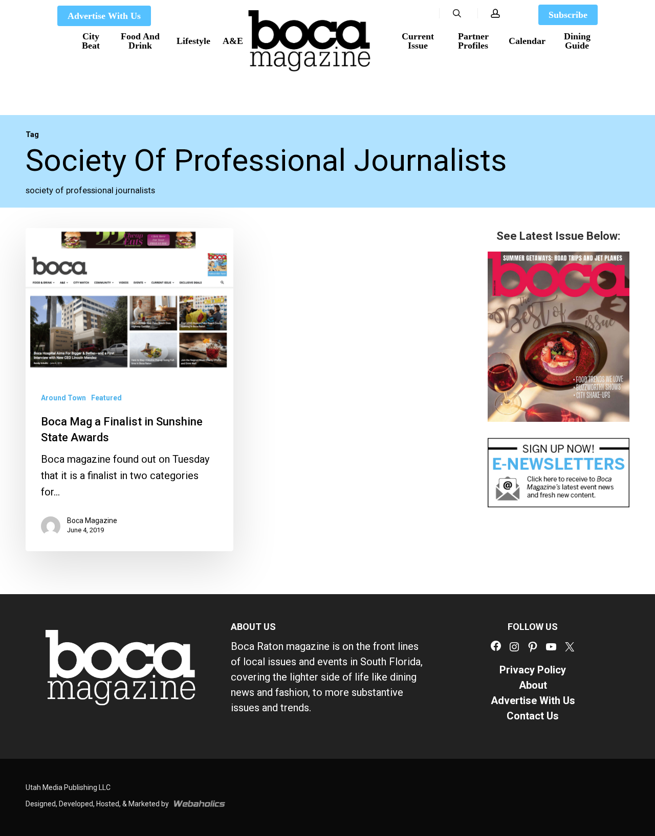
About (533, 685)
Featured (106, 398)
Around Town (63, 398)
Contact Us (533, 716)
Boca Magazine (92, 521)
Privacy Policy (532, 670)
